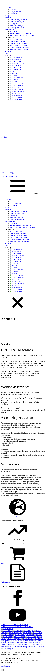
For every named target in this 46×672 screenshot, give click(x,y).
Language (8, 55)
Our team (13, 10)
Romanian (20, 645)
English (10, 629)
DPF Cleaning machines (18, 20)
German (22, 637)
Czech (40, 633)
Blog (7, 16)
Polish (9, 631)
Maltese (17, 643)
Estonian (31, 635)
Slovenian (15, 647)
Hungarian (17, 639)
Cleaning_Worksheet (17, 28)
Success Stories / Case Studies (20, 33)
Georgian (35, 637)
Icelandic (29, 639)
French (9, 637)
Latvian (17, 641)
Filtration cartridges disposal (20, 49)
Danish (10, 635)
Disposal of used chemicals (19, 47)
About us (8, 8)
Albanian (18, 631)
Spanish (28, 647)
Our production (15, 12)
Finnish (39, 635)
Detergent (13, 24)
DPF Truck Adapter (17, 22)
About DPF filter (16, 39)
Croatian (28, 633)
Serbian (33, 645)
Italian (40, 639)
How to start (14, 31)
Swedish (41, 647)
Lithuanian (29, 641)
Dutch (22, 635)
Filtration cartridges (16, 26)
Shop (7, 53)
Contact (8, 51)
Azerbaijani (29, 631)
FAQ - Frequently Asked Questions (22, 35)
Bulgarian (18, 633)
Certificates (14, 14)
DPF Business (10, 30)
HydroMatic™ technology (19, 45)
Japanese (7, 641)
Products (8, 18)
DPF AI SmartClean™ (18, 41)
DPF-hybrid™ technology (19, 43)
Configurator (5, 666)
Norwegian (31, 643)
